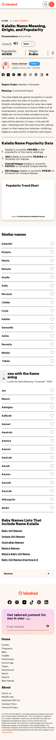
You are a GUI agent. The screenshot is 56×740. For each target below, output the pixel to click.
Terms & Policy (7, 732)
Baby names (20, 21)
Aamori (6, 449)
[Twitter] (8, 75)
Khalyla (6, 252)
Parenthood (8, 670)
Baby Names (8, 681)
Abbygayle (8, 499)
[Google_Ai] (41, 75)
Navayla (7, 344)
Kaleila (6, 319)
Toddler (6, 656)
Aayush (6, 482)
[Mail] (19, 75)
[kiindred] (9, 4)
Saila (5, 285)
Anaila (6, 277)
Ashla (5, 336)
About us (6, 693)
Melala (6, 352)
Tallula (6, 361)
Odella (6, 302)
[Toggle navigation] (51, 4)
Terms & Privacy (10, 708)
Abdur (5, 508)
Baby (4, 652)
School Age (7, 663)
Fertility (5, 645)
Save (26, 44)
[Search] (45, 4)
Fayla (5, 311)
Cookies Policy (9, 704)
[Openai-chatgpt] (25, 75)
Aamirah (7, 432)
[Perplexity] (36, 75)
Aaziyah (7, 491)
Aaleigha (7, 407)
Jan (4, 390)
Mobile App (8, 697)
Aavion (6, 474)
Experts (5, 677)
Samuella (7, 327)
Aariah (6, 466)
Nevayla (7, 294)
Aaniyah (7, 457)
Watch (5, 674)
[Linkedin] (13, 75)
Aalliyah (7, 415)
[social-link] (10, 602)
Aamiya (6, 440)
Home (5, 21)
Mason (6, 399)
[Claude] (47, 75)
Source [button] (8, 573)
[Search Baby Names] (4, 379)
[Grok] (30, 75)
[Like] (52, 244)
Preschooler (8, 659)
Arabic (33, 54)
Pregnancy (7, 649)
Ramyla (6, 269)
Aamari (6, 424)
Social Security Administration (31, 216)
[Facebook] (3, 75)
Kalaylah (7, 243)
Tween (5, 666)
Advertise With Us (11, 700)
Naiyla (5, 260)
